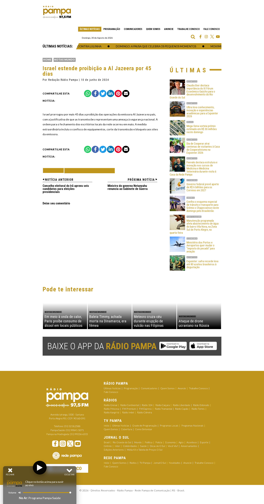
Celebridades (130, 445)
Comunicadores (133, 29)
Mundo (138, 442)
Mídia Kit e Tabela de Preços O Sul (144, 449)
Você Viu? (173, 445)
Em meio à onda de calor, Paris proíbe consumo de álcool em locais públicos (63, 321)
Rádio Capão (181, 408)
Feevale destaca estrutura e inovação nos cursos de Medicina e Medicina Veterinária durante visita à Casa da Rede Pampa (193, 168)
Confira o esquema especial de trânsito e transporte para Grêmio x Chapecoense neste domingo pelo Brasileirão (203, 206)
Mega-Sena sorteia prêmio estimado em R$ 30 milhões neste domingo (202, 129)
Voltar (54, 170)
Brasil (107, 442)
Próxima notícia (141, 179)
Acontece (192, 442)
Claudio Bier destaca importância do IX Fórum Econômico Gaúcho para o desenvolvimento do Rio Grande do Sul (192, 91)
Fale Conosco (212, 29)
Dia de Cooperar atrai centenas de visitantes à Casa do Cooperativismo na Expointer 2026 (203, 148)
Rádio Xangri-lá (111, 412)
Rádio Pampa (57, 12)
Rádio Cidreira (144, 412)
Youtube (218, 36)
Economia (170, 442)
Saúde (143, 445)
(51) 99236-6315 (79, 434)
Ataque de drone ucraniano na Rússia (194, 323)
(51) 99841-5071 (75, 430)
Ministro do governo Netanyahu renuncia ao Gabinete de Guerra (128, 187)
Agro (181, 442)
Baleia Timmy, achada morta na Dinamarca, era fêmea (107, 321)
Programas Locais (169, 425)
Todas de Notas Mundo (89, 170)
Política (148, 442)
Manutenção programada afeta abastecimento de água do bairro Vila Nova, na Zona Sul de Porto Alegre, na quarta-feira (194, 226)
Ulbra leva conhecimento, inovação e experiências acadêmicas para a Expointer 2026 (202, 112)
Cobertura (126, 429)
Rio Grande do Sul (122, 442)
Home (47, 59)
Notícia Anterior (59, 179)
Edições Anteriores (114, 449)
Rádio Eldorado (201, 405)
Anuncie (168, 29)
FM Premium (129, 408)
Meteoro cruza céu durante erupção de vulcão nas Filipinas (148, 321)
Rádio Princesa (111, 408)
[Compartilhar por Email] (125, 93)
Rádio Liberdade (181, 405)
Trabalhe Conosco (188, 29)
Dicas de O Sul (157, 445)
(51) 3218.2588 (72, 426)
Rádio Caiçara (162, 405)
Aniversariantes (189, 445)
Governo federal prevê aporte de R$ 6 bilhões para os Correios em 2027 (203, 187)
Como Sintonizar (143, 429)
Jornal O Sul (159, 462)
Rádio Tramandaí (163, 408)
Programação (111, 29)
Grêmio (108, 445)
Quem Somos (153, 29)
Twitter (212, 36)
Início (106, 425)
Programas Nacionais (192, 425)
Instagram (206, 36)
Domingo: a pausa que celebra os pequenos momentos (150, 46)
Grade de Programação (144, 425)
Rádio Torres (198, 408)
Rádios (133, 462)
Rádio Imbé (128, 412)
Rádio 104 (147, 405)
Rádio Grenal (110, 405)
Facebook (200, 36)
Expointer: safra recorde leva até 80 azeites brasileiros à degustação (202, 264)
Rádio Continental (129, 405)
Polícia (158, 442)
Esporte (204, 442)
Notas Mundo (64, 59)
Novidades (174, 462)
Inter (117, 445)
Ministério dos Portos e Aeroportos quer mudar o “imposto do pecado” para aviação (201, 247)
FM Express (145, 408)
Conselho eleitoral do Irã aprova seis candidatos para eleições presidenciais (66, 189)
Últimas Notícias (90, 29)
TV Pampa (145, 462)
